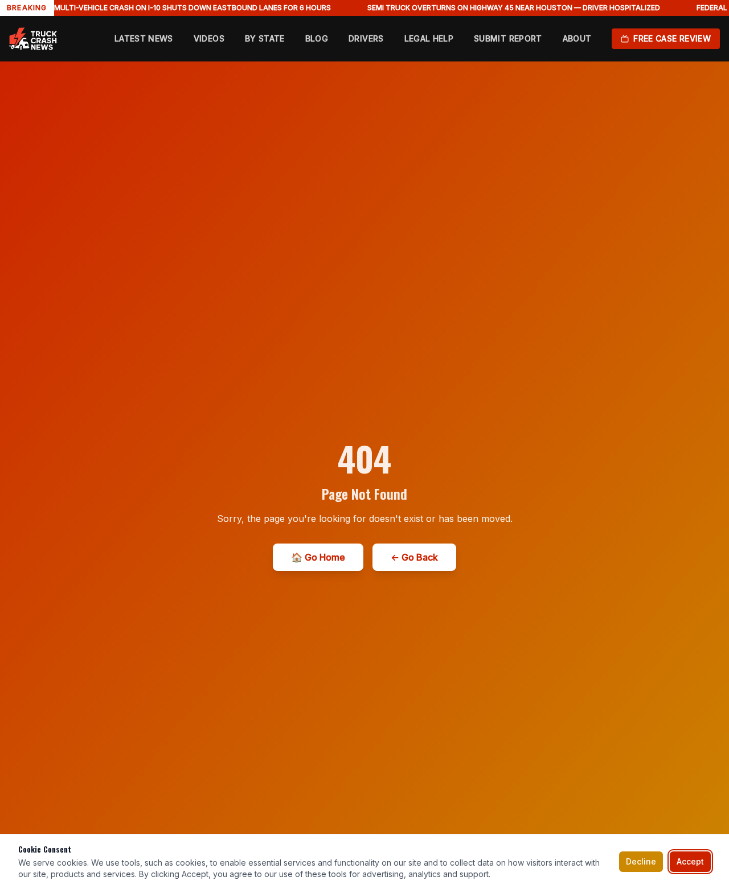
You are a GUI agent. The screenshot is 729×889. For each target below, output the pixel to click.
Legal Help (429, 38)
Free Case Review (672, 38)
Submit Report (508, 38)
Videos (209, 38)
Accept (690, 861)
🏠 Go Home (318, 557)
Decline (641, 861)
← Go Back (414, 557)
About (577, 38)
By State (265, 38)
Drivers (366, 38)
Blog (316, 38)
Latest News (143, 38)
